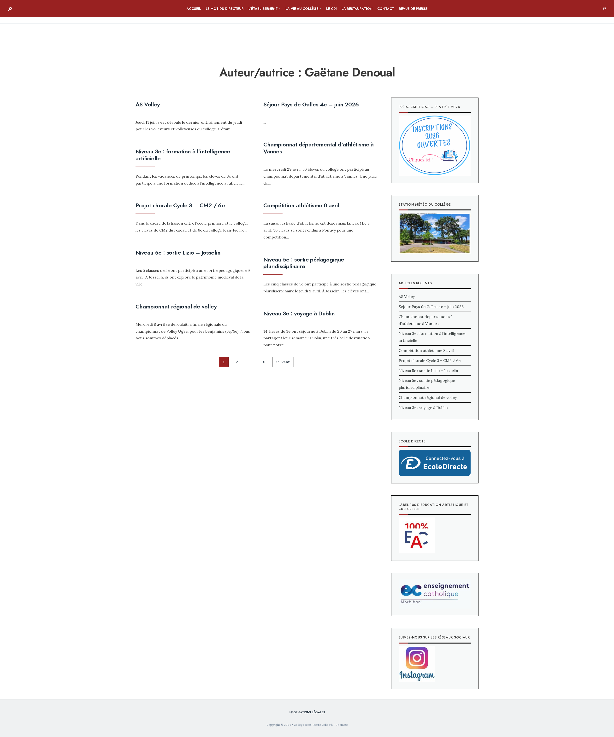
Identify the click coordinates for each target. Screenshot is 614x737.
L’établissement (263, 8)
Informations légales (307, 712)
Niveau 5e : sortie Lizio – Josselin (178, 252)
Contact (385, 8)
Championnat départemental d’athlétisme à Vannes (318, 148)
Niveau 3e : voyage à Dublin (299, 313)
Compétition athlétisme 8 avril (301, 205)
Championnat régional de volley (176, 306)
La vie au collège (302, 8)
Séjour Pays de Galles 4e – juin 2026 (311, 104)
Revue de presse (413, 8)
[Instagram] (604, 9)
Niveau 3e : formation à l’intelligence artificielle (183, 154)
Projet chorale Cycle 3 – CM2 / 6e (180, 205)
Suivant (283, 362)
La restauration (357, 8)
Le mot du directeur (225, 8)
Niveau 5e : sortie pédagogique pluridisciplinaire (303, 263)
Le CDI (331, 8)
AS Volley (148, 104)
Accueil (194, 8)
